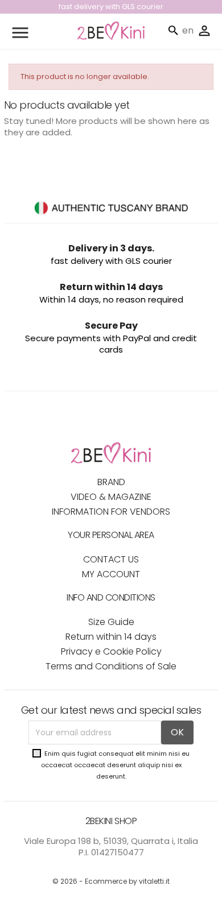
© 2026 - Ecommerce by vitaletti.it (111, 881)
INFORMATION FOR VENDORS (111, 511)
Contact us (111, 559)
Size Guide (111, 621)
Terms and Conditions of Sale (111, 666)
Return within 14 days (111, 636)
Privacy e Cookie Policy (111, 651)
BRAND (111, 482)
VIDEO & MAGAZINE (111, 496)
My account (111, 574)
